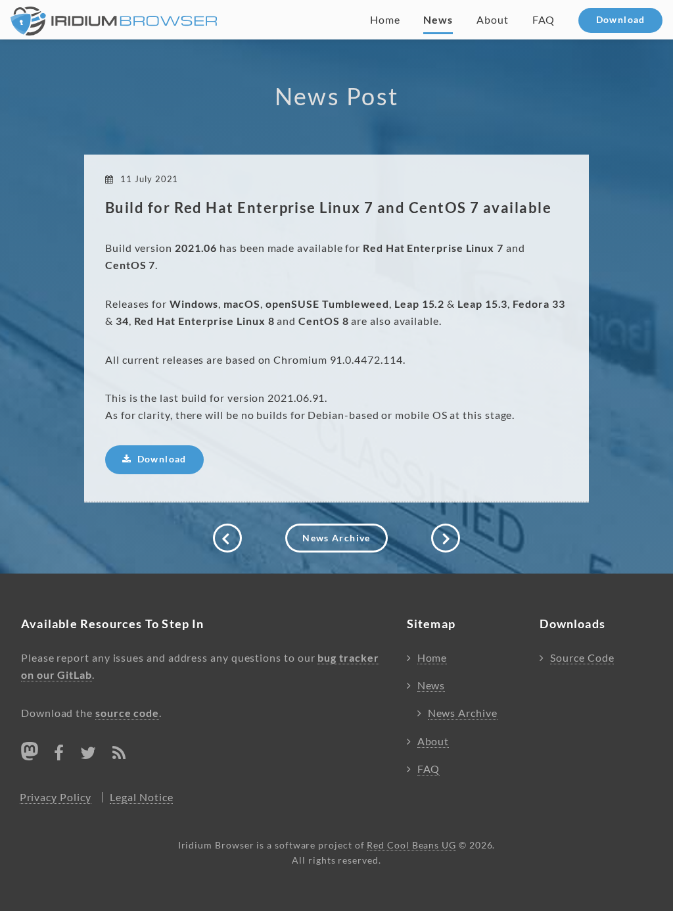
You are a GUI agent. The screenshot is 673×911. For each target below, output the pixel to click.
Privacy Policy (55, 797)
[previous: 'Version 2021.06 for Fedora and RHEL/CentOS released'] (227, 538)
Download (620, 19)
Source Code (582, 658)
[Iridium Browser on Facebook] (59, 755)
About (492, 20)
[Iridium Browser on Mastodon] (29, 751)
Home (385, 20)
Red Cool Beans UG (411, 845)
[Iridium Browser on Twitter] (88, 755)
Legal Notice (141, 797)
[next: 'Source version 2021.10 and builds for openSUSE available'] (445, 538)
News (438, 20)
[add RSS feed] (119, 755)
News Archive (336, 538)
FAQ (543, 20)
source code (127, 713)
